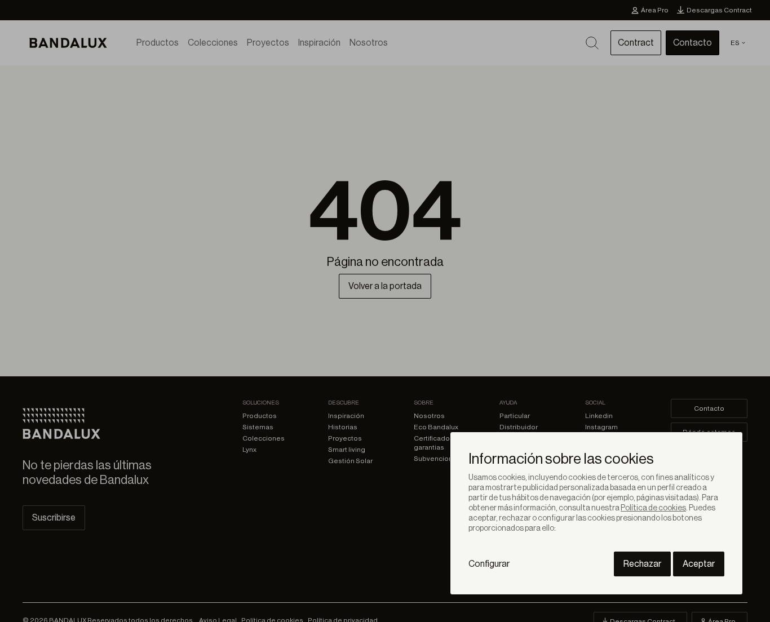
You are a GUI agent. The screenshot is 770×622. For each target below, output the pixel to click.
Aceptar (699, 563)
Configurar (489, 563)
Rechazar (642, 563)
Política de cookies (653, 508)
